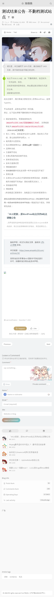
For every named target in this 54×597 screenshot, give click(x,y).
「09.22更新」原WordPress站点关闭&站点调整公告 (29, 436)
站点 (20, 577)
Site (3, 409)
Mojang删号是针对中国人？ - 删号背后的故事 (27, 444)
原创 (5, 577)
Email (5, 400)
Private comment (39, 384)
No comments (45, 22)
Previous (7, 344)
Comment (6, 362)
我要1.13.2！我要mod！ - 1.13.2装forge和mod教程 (29, 468)
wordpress (13, 577)
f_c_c (7, 22)
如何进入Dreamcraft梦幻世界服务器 (23, 452)
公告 (18, 24)
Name (5, 390)
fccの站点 (25, 593)
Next (48, 344)
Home (8, 32)
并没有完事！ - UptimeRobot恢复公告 (24, 460)
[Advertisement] (27, 294)
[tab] (10, 431)
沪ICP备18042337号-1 (37, 593)
